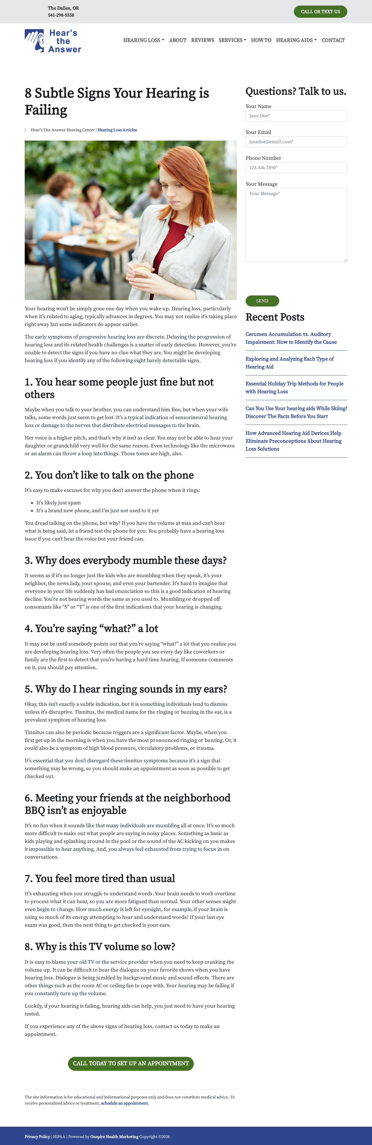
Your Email (258, 132)
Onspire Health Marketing (114, 1136)
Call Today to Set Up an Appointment (131, 1063)
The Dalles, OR (63, 8)
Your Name (258, 106)
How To (261, 40)
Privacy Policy (37, 1136)
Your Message (262, 184)
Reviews (202, 40)
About (178, 40)
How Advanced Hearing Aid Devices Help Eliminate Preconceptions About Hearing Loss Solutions (293, 441)
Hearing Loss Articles (117, 130)
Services (230, 40)
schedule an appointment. (125, 1103)
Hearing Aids (294, 40)
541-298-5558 (61, 15)
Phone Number (263, 158)
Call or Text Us (320, 12)
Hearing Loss (141, 40)
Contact (333, 40)
